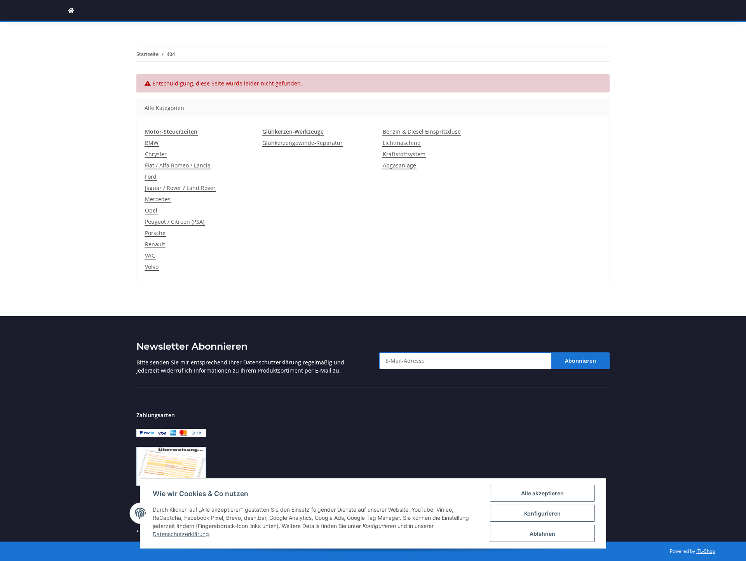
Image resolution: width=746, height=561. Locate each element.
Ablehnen (542, 533)
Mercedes (158, 199)
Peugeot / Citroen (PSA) (174, 221)
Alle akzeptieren (542, 493)
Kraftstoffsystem (404, 154)
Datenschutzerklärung (272, 362)
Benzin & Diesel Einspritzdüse (422, 131)
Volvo (152, 266)
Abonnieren (580, 360)
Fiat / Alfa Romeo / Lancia (178, 165)
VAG (150, 255)
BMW (152, 142)
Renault (155, 244)
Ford (151, 176)
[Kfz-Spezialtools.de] (71, 10)
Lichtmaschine (401, 142)
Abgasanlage (399, 165)
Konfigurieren (542, 513)
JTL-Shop (705, 551)
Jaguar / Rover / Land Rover (180, 188)
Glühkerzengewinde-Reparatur (302, 142)
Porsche (155, 233)
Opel (151, 210)
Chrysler (156, 154)
